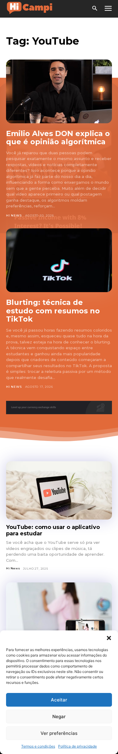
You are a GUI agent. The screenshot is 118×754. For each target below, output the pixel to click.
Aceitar (59, 700)
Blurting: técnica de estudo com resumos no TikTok (53, 310)
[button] (109, 638)
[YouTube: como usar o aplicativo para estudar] (59, 490)
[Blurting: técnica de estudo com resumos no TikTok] (59, 260)
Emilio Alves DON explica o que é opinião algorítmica (58, 137)
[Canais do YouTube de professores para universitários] (59, 611)
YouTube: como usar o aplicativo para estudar (53, 530)
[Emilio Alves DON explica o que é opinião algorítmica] (59, 91)
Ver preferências (59, 733)
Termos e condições (38, 746)
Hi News (14, 215)
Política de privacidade (77, 746)
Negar (59, 716)
